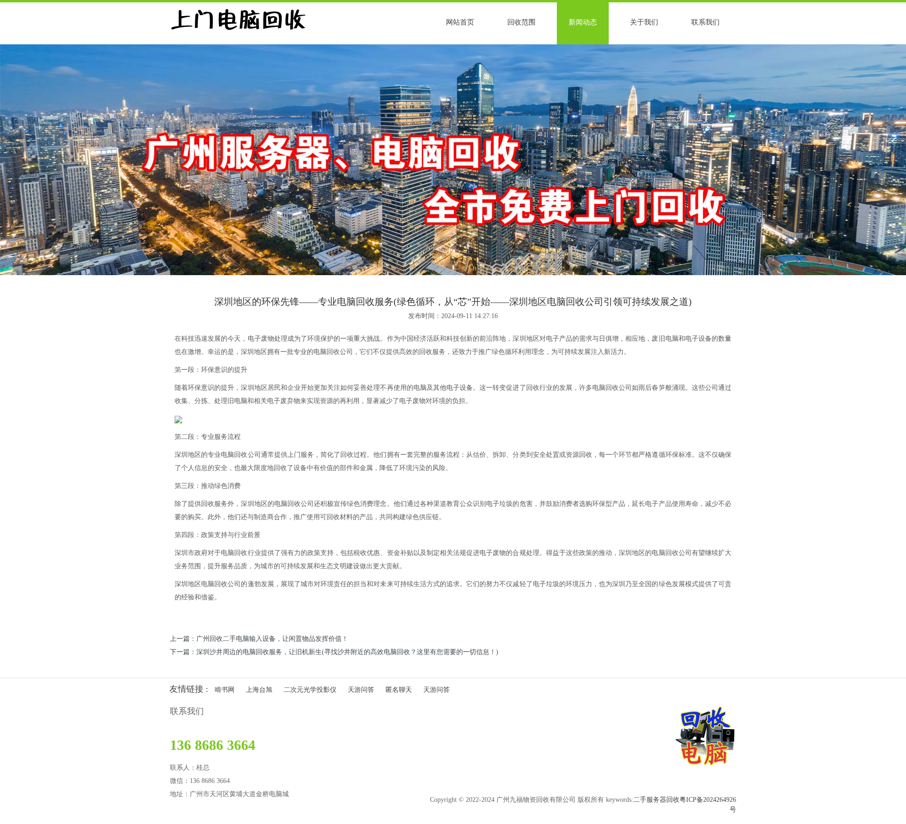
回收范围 (521, 22)
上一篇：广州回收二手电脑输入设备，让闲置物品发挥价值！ (259, 638)
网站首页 (460, 22)
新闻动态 (583, 22)
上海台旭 (259, 689)
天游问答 (361, 689)
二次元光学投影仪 (310, 689)
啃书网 (225, 689)
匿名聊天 (399, 689)
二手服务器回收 (656, 799)
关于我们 (644, 22)
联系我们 (705, 22)
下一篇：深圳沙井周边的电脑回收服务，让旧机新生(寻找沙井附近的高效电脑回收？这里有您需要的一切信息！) (334, 652)
